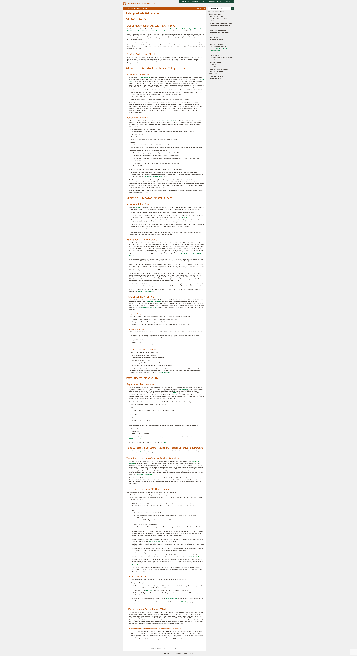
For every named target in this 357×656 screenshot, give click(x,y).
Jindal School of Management (218, 30)
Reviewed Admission (216, 55)
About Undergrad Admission (218, 46)
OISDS (172, 653)
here (166, 43)
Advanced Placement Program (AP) (173, 29)
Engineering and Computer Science (220, 25)
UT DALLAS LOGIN (229, 1)
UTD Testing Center (134, 439)
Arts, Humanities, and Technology (219, 18)
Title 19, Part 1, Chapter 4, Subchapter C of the (150, 451)
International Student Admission (219, 60)
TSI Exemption (184, 389)
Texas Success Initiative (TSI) (148, 307)
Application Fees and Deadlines (219, 69)
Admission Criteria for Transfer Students (221, 57)
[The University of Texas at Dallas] (139, 3)
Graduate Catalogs (215, 1)
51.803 (184, 217)
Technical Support (188, 653)
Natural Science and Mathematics (219, 32)
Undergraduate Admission (216, 44)
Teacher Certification (216, 35)
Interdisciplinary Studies (217, 28)
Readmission (213, 64)
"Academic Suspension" (164, 372)
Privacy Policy (178, 653)
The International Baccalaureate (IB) (148, 30)
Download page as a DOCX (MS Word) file (200, 8)
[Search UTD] (232, 8)
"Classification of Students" (153, 301)
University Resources (215, 78)
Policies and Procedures (216, 76)
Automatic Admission (216, 53)
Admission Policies (215, 62)
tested (193, 461)
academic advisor (180, 602)
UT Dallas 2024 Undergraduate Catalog (165, 9)
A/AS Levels (166, 30)
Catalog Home (184, 1)
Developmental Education (143, 474)
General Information (215, 14)
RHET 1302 (149, 590)
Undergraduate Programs (216, 16)
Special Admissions (215, 67)
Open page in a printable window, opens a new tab (202, 8)
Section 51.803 (145, 77)
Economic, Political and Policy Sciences (221, 23)
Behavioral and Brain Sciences (218, 21)
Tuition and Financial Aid (216, 74)
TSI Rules (175, 393)
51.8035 (136, 207)
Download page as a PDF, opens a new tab (198, 8)
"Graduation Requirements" (145, 291)
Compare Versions (204, 8)
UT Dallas (166, 653)
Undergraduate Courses (215, 42)
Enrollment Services (154, 541)
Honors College (214, 37)
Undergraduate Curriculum (216, 71)
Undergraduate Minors (216, 39)
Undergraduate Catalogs (199, 1)
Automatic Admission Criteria (167, 120)
